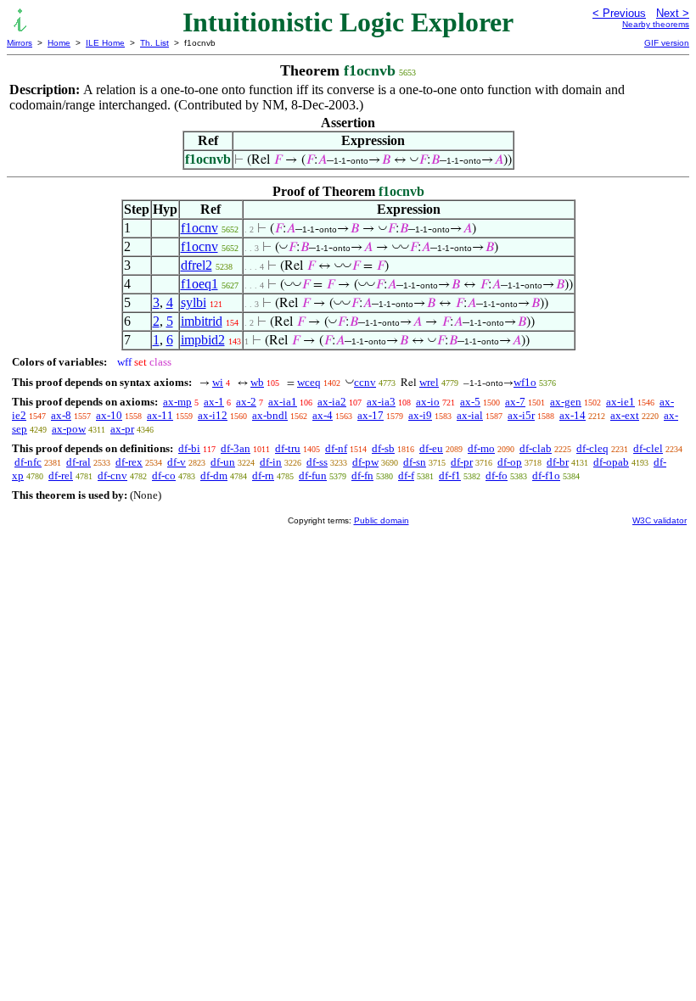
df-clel (648, 448)
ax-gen (565, 401)
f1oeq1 (199, 284)
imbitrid (201, 321)
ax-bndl (270, 415)
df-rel (60, 475)
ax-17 (370, 415)
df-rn (263, 475)
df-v (176, 462)
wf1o (525, 382)
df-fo (497, 475)
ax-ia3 (381, 401)
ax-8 (61, 415)
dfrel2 (196, 265)
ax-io (428, 401)
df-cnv (112, 475)
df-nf (336, 448)
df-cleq (592, 448)
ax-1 (214, 401)
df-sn (414, 462)
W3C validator (659, 520)
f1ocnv (199, 228)
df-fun (313, 475)
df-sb (383, 448)
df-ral (78, 462)
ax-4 (322, 415)
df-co (164, 475)
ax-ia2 (331, 401)
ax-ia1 (282, 401)
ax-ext (624, 415)
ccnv (365, 382)
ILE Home (105, 43)
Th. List (154, 43)
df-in (271, 462)
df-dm (213, 475)
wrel (429, 382)
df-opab (611, 462)
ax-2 (246, 401)
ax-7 (515, 401)
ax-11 (160, 415)
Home (59, 43)
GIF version (666, 43)
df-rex (129, 462)
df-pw (365, 462)
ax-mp (177, 401)
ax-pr (122, 428)
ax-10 (109, 415)
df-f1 (450, 475)
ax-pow (69, 428)
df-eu (431, 448)
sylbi (193, 302)
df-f (406, 475)
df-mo (481, 448)
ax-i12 (212, 415)
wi (217, 382)
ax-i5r (521, 415)
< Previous (619, 13)
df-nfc (28, 462)
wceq (309, 382)
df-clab (535, 448)
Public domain (381, 520)
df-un (222, 462)
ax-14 (572, 415)
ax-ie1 (620, 401)
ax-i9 (420, 415)
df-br (558, 462)
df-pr (462, 462)
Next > (672, 13)
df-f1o (546, 475)
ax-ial (470, 415)
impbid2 (203, 340)
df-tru (287, 448)
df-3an (235, 448)
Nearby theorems (655, 24)
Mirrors (19, 43)
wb (257, 382)
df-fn (362, 475)
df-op (509, 462)
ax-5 (470, 401)
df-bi (189, 448)
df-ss (317, 462)
